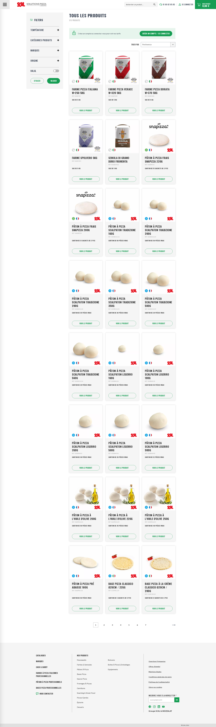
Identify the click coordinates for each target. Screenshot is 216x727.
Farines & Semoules (84, 665)
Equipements (113, 669)
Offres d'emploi (154, 667)
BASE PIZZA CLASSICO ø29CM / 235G (120, 585)
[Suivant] (173, 624)
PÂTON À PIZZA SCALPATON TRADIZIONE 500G (158, 302)
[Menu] (5, 4)
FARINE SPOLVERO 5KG (84, 158)
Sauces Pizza (82, 679)
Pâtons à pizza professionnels (49, 682)
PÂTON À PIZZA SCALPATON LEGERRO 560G (120, 446)
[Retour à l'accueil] (28, 4)
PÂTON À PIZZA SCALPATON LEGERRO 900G (157, 446)
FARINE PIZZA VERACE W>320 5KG (120, 91)
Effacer (37, 80)
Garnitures (81, 688)
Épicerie (80, 702)
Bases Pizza (81, 674)
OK (177, 700)
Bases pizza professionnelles (48, 687)
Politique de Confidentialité (159, 682)
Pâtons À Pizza (83, 669)
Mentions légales (155, 672)
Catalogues (41, 655)
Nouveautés (81, 660)
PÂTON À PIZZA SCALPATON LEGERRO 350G (84, 446)
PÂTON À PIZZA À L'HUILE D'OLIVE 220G (120, 516)
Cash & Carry (41, 667)
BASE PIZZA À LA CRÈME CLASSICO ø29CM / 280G (158, 587)
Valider (54, 80)
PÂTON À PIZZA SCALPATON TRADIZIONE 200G (158, 230)
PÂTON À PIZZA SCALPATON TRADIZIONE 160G (122, 230)
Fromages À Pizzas (84, 683)
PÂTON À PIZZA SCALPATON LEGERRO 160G (120, 374)
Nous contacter (46, 693)
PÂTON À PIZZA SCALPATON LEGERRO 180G (157, 374)
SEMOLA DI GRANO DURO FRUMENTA (118, 159)
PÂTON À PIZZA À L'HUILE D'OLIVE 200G (84, 516)
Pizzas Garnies (82, 698)
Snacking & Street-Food (86, 693)
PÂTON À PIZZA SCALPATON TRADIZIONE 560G (85, 374)
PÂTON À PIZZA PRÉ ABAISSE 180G (83, 585)
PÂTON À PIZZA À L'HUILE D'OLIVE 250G (157, 516)
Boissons (111, 660)
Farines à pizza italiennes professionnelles (47, 674)
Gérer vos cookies (155, 687)
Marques (39, 661)
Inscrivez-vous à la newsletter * (163, 695)
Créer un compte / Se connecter (156, 33)
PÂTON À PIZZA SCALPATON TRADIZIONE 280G (85, 302)
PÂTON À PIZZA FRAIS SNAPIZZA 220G (157, 159)
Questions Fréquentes (157, 661)
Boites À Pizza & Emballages (119, 665)
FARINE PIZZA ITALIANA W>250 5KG (85, 91)
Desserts (80, 707)
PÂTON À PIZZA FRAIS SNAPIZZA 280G (84, 228)
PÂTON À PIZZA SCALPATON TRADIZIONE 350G (122, 302)
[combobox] (158, 44)
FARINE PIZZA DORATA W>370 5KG (157, 91)
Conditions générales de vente (160, 677)
